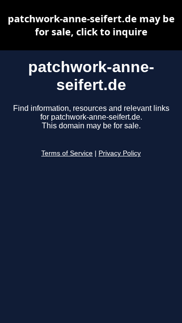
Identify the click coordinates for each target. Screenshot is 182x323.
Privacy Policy (120, 153)
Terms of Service (67, 153)
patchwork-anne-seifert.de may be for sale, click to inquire (91, 25)
